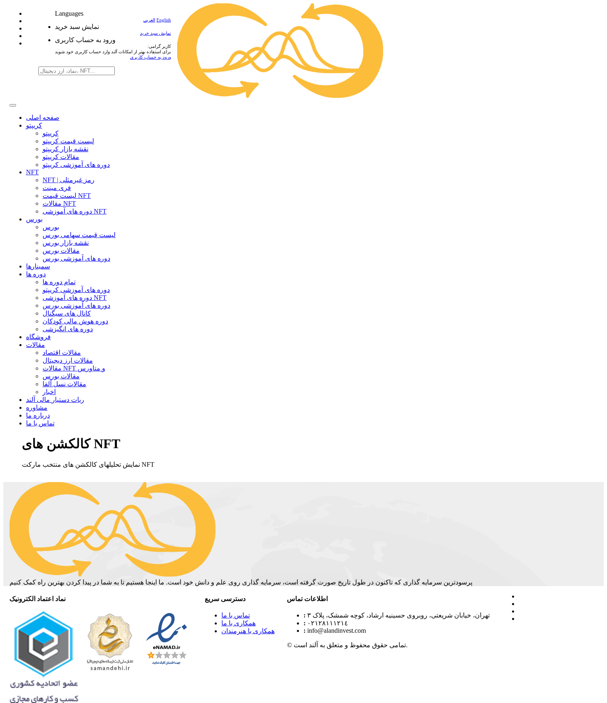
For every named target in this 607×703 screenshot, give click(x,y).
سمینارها (38, 266)
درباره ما (38, 415)
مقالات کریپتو (61, 156)
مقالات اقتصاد (62, 352)
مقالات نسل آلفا (64, 383)
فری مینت (57, 187)
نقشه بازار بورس (66, 242)
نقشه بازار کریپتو (65, 148)
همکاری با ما (238, 623)
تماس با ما (40, 423)
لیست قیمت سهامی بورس (79, 234)
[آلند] (280, 95)
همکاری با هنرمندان (248, 630)
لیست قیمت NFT (67, 195)
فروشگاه (38, 336)
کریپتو (34, 125)
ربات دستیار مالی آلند (55, 399)
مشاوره (36, 407)
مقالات (35, 344)
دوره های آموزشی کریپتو (76, 164)
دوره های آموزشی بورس (76, 258)
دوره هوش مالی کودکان (75, 321)
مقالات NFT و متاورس (74, 368)
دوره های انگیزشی (68, 328)
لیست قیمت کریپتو (68, 141)
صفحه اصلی (42, 117)
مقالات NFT (59, 203)
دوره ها (36, 274)
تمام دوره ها (59, 281)
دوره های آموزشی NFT (75, 211)
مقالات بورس (61, 250)
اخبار (49, 391)
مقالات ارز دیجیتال (68, 360)
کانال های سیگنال (67, 313)
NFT (32, 172)
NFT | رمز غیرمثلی (69, 179)
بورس (34, 219)
